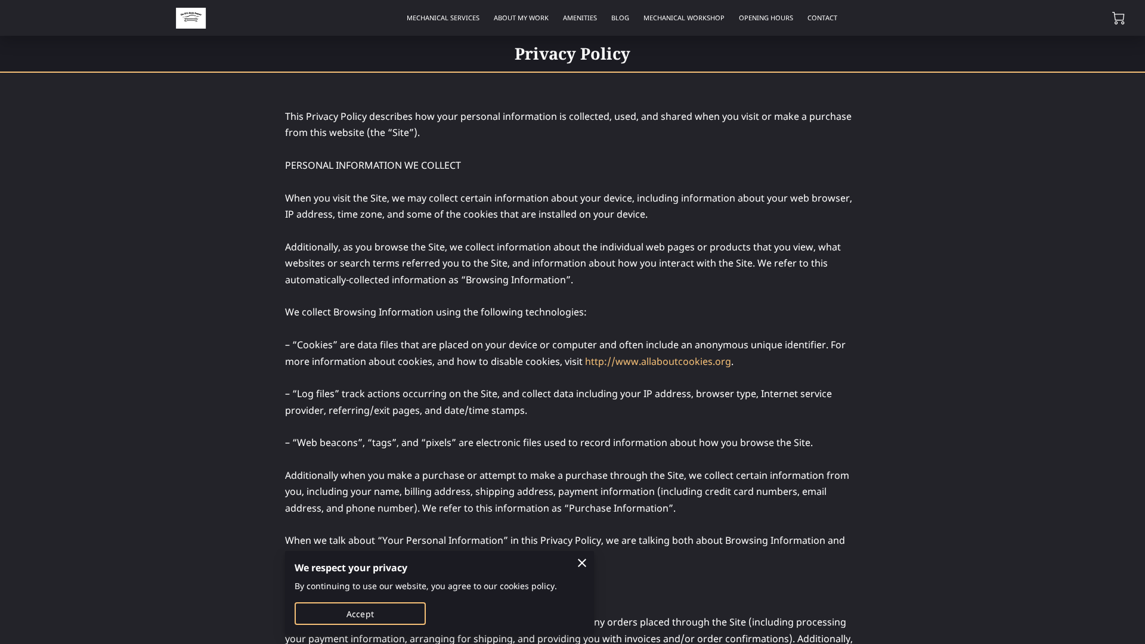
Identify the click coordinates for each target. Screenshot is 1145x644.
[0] (1118, 18)
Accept (360, 614)
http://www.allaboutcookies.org (658, 361)
